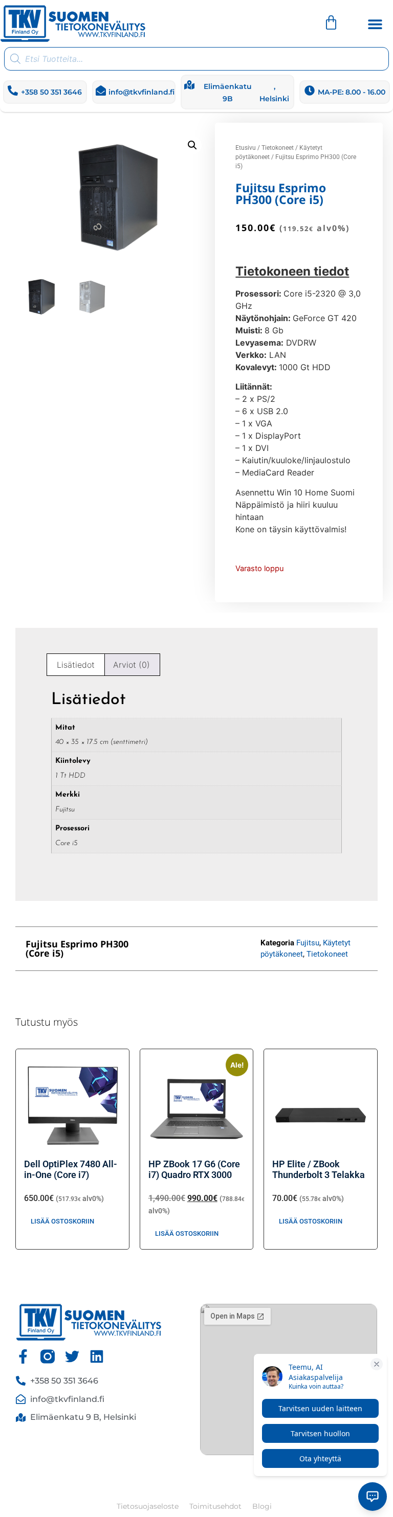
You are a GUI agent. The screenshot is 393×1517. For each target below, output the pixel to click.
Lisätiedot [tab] (76, 665)
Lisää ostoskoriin (310, 1221)
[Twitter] (72, 1356)
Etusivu (245, 147)
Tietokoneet (277, 147)
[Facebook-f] (23, 1356)
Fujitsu (307, 942)
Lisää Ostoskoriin (62, 1221)
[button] (375, 24)
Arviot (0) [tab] (131, 665)
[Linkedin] (97, 1356)
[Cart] (331, 22)
